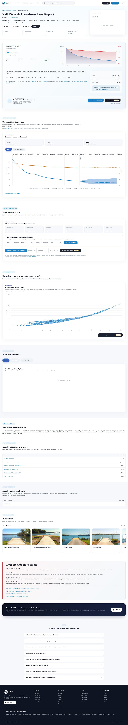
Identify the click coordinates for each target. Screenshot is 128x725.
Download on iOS (10, 702)
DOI (123, 722)
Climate (17, 3)
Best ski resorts (11, 714)
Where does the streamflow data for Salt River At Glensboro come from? (46, 647)
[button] (27, 532)
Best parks (36, 714)
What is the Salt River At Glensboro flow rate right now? (42, 635)
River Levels (37, 699)
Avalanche (37, 701)
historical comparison (43, 81)
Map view (26, 26)
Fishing (60, 697)
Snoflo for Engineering (32, 256)
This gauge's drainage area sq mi (49, 242)
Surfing (59, 708)
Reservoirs (37, 697)
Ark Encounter (7, 504)
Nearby (34, 26)
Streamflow (8, 10)
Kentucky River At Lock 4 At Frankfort (12, 472)
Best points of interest (89, 714)
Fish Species (84, 697)
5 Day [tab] (8, 149)
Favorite (6, 26)
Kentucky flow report (65, 81)
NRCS (118, 722)
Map (32, 3)
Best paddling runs (74, 714)
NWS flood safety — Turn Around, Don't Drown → (17, 596)
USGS (112, 722)
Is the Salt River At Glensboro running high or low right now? (43, 641)
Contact (105, 701)
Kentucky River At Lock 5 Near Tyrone (12, 462)
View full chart (95, 100)
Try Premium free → (103, 89)
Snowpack (37, 693)
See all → (123, 525)
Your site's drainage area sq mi (20, 242)
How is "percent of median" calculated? (37, 665)
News (37, 3)
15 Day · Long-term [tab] (19, 149)
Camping (60, 699)
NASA (121, 722)
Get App (106, 3)
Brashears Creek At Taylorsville (11, 469)
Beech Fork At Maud (8, 476)
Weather (83, 701)
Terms (105, 697)
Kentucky (14, 10)
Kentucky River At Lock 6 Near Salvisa (12, 465)
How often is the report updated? (35, 653)
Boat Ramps (60, 701)
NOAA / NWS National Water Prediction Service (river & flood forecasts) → (23, 588)
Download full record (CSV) (15, 250)
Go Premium (115, 3)
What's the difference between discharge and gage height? (43, 659)
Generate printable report (70, 250)
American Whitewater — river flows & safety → (16, 593)
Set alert (17, 26)
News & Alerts (84, 695)
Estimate (70, 242)
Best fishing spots (48, 714)
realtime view (32, 81)
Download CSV (112, 100)
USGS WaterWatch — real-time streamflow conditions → (19, 591)
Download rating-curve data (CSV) (110, 335)
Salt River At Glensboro (9, 458)
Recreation (24, 3)
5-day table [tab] (15, 360)
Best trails (102, 714)
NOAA (115, 722)
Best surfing (111, 714)
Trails (59, 705)
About (105, 693)
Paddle (59, 695)
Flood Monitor (84, 699)
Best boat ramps (61, 714)
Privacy (105, 699)
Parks (59, 703)
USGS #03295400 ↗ (15, 17)
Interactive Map (84, 693)
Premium (106, 695)
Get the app (116, 609)
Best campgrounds (24, 714)
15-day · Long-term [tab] (26, 360)
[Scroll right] (125, 537)
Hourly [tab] (6, 360)
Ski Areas (60, 693)
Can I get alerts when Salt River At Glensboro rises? (40, 677)
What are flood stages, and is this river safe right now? (41, 671)
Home (3, 10)
